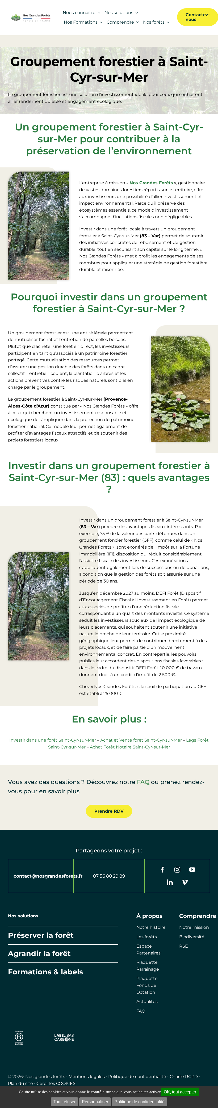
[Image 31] (64, 1035)
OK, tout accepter (180, 1092)
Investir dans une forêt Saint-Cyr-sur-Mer (52, 740)
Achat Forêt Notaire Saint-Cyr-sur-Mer (130, 747)
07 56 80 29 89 (109, 876)
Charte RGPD (184, 1076)
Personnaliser (95, 1102)
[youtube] (192, 870)
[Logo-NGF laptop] (30, 14)
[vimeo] (185, 882)
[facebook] (162, 870)
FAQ (143, 782)
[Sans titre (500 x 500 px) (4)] (19, 1029)
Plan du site (20, 1083)
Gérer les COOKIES (56, 1083)
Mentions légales (87, 1076)
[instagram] (177, 870)
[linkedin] (170, 882)
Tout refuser (64, 1102)
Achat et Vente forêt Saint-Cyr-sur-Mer (141, 740)
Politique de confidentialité (137, 1076)
